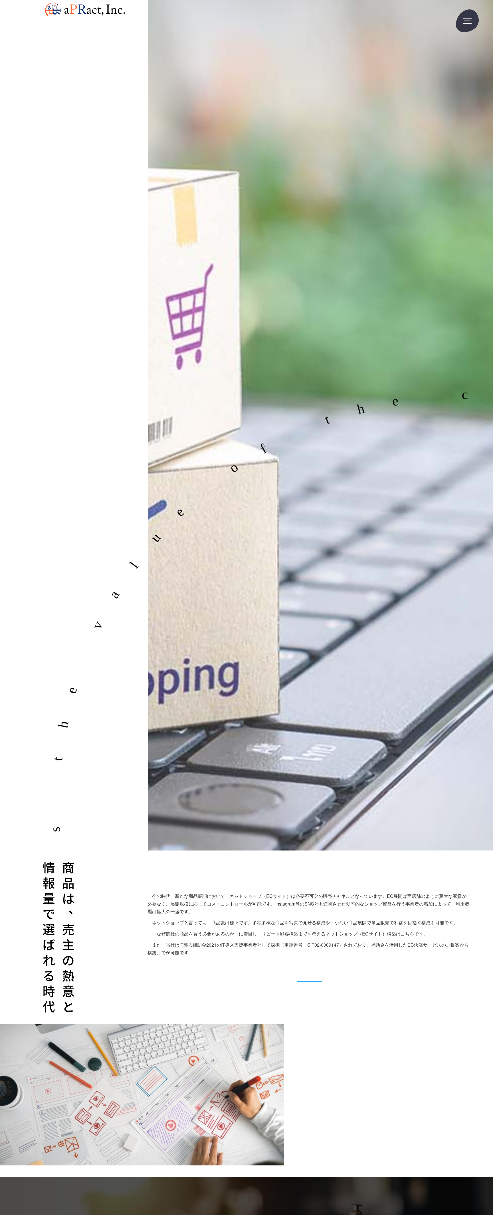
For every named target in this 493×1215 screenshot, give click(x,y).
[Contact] (309, 973)
